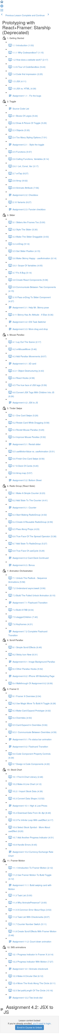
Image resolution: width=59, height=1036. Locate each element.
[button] (2, 2)
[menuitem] (2, 6)
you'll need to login (42, 1023)
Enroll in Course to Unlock (29, 1027)
